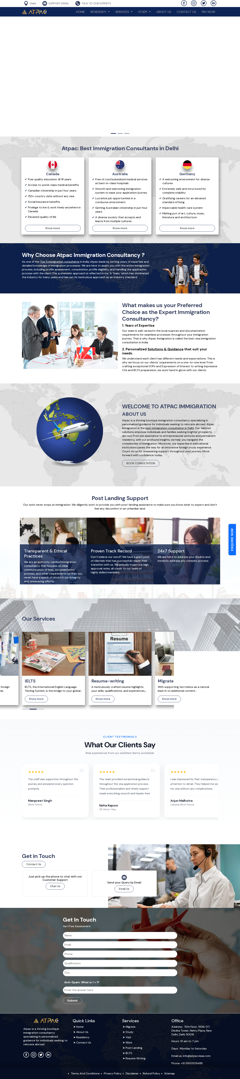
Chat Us (55, 886)
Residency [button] (82, 1037)
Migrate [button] (130, 1027)
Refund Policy (151, 1073)
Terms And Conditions (85, 1073)
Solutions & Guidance (165, 349)
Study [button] (143, 12)
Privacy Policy (112, 1073)
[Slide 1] (113, 133)
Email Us (124, 889)
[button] (25, 709)
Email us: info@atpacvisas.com (190, 1056)
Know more (53, 228)
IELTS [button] (129, 1053)
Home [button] (80, 12)
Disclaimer (132, 1073)
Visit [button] (128, 1037)
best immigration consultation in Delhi (169, 428)
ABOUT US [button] (163, 12)
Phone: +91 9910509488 (187, 1063)
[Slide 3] (126, 133)
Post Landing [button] (134, 1048)
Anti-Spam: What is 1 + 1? (81, 982)
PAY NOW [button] (208, 12)
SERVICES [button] (122, 12)
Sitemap (169, 1073)
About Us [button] (82, 1032)
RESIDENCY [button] (98, 12)
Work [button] (129, 1042)
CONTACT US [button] (186, 12)
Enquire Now (232, 539)
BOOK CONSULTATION (141, 463)
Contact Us (33, 864)
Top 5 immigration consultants (59, 262)
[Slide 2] (120, 133)
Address (176, 1027)
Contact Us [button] (83, 1042)
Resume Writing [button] (135, 1058)
